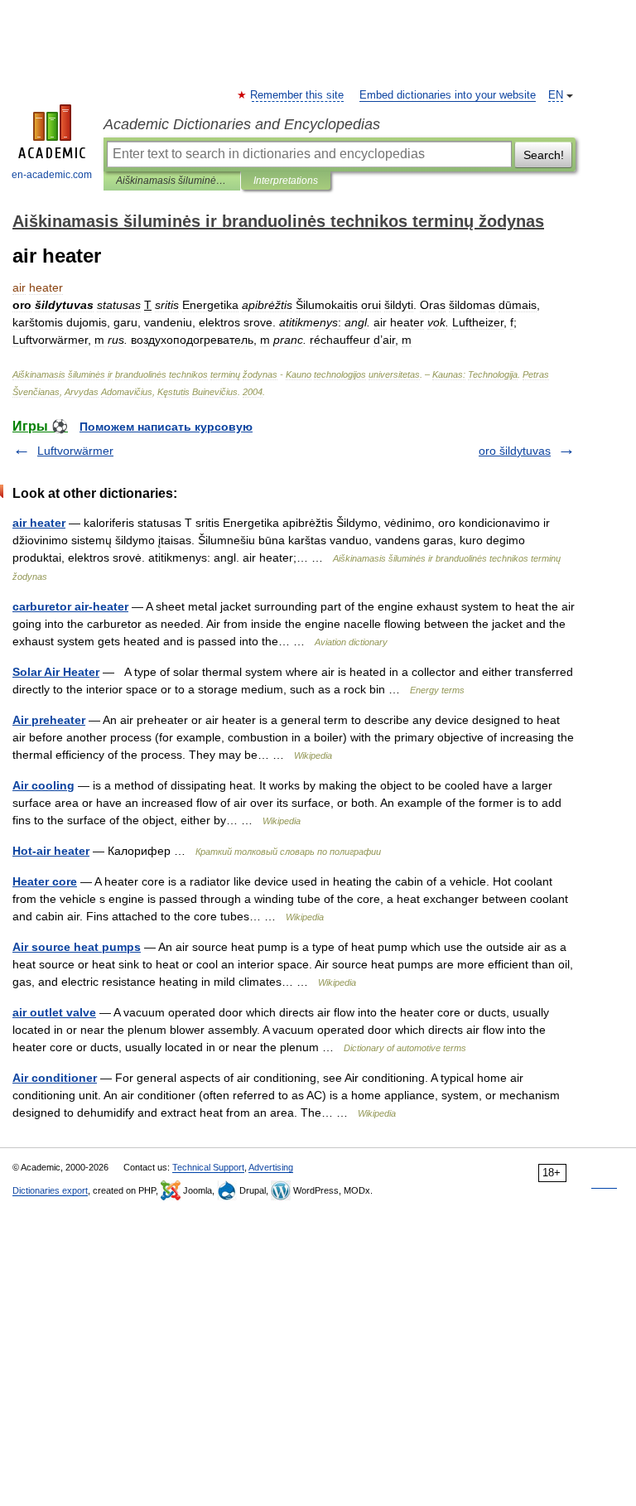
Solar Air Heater (55, 671)
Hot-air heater (50, 850)
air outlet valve (54, 1012)
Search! (543, 155)
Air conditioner (54, 1077)
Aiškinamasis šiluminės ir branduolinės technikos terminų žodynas (172, 180)
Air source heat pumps (76, 946)
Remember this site (298, 95)
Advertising (270, 1167)
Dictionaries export (50, 1190)
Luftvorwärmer (75, 450)
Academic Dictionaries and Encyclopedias (242, 124)
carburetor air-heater (70, 606)
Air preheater (48, 719)
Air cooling (43, 785)
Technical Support (208, 1167)
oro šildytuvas (515, 450)
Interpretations (285, 180)
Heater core (44, 881)
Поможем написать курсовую (166, 426)
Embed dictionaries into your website (447, 95)
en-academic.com (52, 175)
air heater (38, 522)
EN (555, 95)
